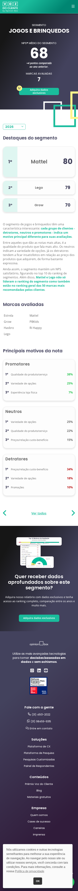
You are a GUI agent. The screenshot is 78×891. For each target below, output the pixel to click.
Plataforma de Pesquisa (39, 753)
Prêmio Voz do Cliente (39, 784)
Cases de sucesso (39, 821)
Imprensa (39, 834)
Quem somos (39, 815)
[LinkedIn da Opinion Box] (39, 670)
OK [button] (38, 881)
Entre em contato (41, 728)
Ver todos (38, 513)
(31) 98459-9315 (41, 721)
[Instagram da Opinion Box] (32, 670)
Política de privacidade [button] (29, 871)
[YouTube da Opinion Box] (46, 670)
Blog (39, 790)
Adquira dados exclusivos (39, 91)
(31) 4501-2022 (41, 714)
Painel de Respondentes (39, 766)
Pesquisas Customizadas (39, 759)
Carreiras (39, 828)
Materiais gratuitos (39, 797)
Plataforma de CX (39, 746)
